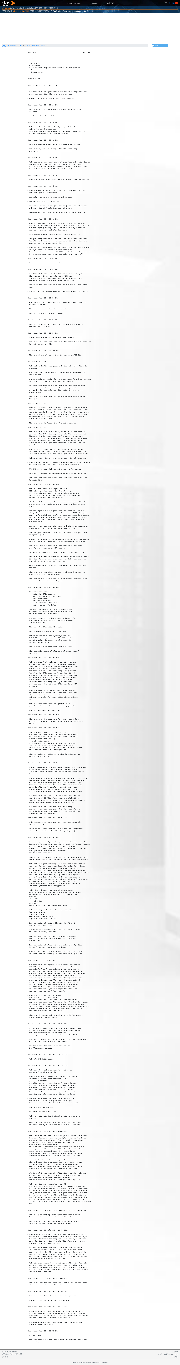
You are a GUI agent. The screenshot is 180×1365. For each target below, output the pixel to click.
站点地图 (175, 1352)
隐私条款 (5, 1357)
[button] (160, 45)
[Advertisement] (90, 28)
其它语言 (175, 1357)
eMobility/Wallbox (74, 3)
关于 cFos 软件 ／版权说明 (12, 1354)
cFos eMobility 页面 (21, 11)
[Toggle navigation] (166, 3)
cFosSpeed (6, 8)
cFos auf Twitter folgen (169, 1354)
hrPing (94, 3)
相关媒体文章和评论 (9, 1352)
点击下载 (110, 3)
